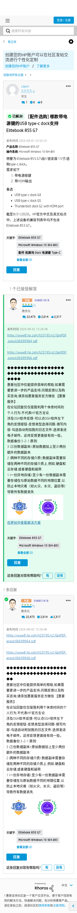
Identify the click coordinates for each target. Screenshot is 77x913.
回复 (16, 270)
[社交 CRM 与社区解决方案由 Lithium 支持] (44, 887)
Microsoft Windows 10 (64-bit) (38, 245)
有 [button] (47, 575)
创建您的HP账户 (17, 66)
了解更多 (43, 66)
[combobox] (38, 31)
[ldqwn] (12, 90)
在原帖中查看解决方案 (24, 523)
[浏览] (6, 20)
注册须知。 (60, 905)
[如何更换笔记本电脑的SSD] (26, 75)
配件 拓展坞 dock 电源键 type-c (39, 252)
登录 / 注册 (64, 20)
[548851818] (13, 304)
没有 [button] (60, 575)
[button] (68, 86)
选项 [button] (71, 41)
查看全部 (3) (24, 260)
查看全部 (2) (25, 553)
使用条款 (44, 905)
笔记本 (12, 42)
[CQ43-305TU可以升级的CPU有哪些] (30, 75)
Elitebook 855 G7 (29, 237)
